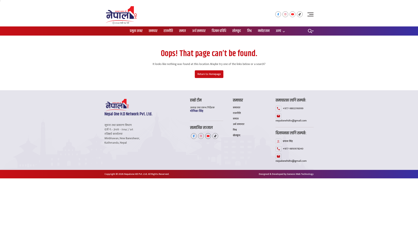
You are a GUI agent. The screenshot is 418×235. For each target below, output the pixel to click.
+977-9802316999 (293, 108)
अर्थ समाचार (199, 31)
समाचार (153, 31)
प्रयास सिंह (288, 141)
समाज (182, 31)
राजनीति (168, 31)
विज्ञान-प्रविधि (219, 31)
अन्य (278, 31)
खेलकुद (236, 31)
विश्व (249, 31)
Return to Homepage (209, 74)
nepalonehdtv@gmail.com (291, 120)
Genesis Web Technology (300, 174)
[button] (311, 31)
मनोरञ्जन (264, 31)
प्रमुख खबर (136, 31)
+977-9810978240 (293, 149)
